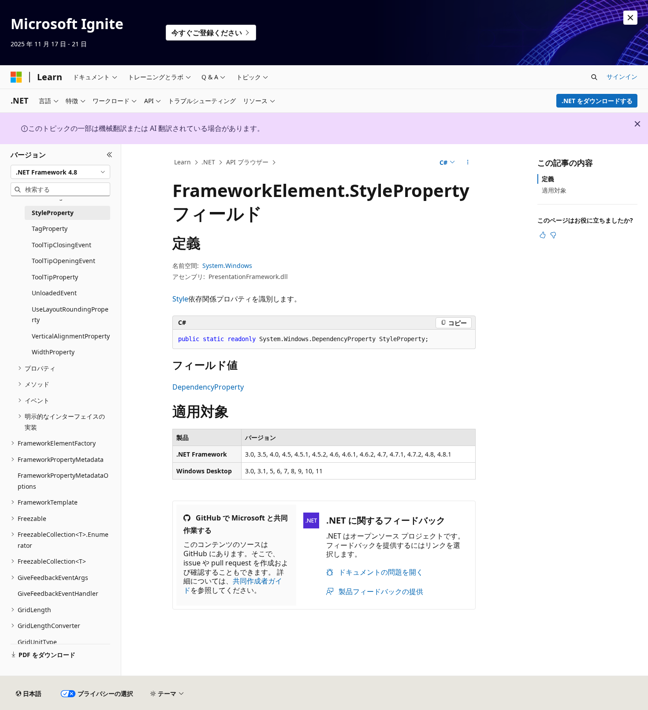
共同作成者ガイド (232, 585)
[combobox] (60, 172)
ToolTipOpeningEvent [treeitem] (63, 260)
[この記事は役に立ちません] (553, 235)
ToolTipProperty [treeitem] (55, 277)
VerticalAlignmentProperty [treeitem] (71, 336)
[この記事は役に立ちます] (542, 235)
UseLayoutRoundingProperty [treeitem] (70, 314)
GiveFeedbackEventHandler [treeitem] (58, 593)
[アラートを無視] (630, 18)
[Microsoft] (16, 77)
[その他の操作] (468, 163)
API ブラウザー (247, 162)
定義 (548, 179)
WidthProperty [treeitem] (53, 352)
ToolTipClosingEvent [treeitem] (61, 245)
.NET (208, 162)
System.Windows (227, 265)
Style (180, 299)
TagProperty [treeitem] (49, 228)
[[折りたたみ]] (109, 155)
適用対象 (554, 190)
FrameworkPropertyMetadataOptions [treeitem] (63, 481)
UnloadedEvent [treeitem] (54, 293)
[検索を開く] (594, 77)
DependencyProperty (208, 387)
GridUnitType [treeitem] (37, 642)
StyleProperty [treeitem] (53, 212)
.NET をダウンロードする (597, 101)
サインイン (622, 76)
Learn (182, 162)
